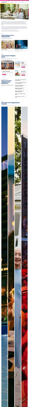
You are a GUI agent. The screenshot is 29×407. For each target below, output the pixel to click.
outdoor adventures (10, 26)
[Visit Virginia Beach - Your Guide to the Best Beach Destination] (4, 2)
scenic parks (12, 22)
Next (26, 38)
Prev (23, 38)
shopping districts (18, 27)
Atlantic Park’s (24, 26)
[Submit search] (26, 2)
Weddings (22, 0)
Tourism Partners (25, 0)
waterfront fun (16, 26)
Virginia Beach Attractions (19, 49)
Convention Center (13, 0)
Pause (27, 17)
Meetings (10, 0)
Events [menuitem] (16, 2)
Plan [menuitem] (22, 2)
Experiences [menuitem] (12, 2)
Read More (4, 74)
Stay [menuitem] (8, 2)
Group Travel (19, 0)
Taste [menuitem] (19, 2)
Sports (16, 0)
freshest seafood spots (5, 28)
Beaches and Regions (4, 49)
